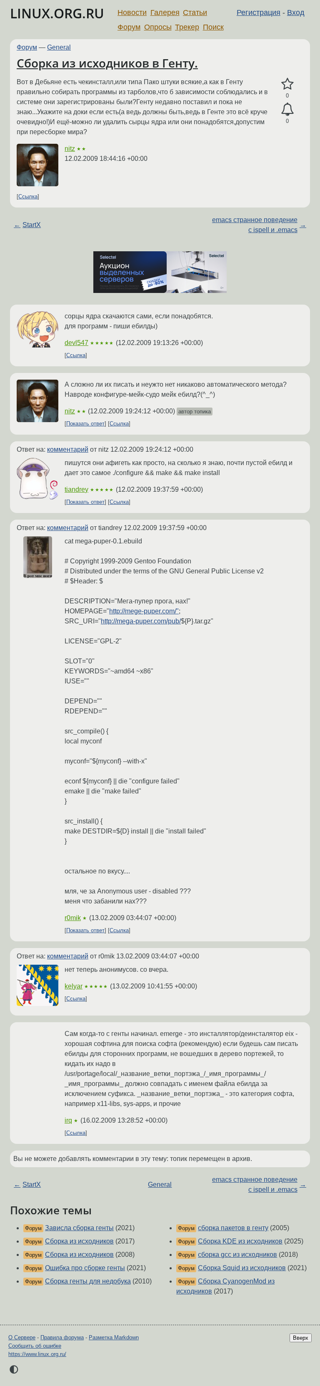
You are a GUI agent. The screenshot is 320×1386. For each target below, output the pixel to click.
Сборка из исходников (79, 1241)
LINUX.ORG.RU (57, 13)
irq (68, 1120)
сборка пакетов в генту (233, 1227)
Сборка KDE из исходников (240, 1241)
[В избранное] (287, 84)
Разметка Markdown (114, 1337)
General (59, 47)
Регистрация (258, 12)
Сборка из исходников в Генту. (107, 63)
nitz (70, 148)
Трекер (187, 27)
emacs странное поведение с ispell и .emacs (255, 224)
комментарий (67, 449)
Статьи (195, 12)
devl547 (76, 342)
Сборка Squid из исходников (242, 1267)
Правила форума (62, 1337)
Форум (129, 27)
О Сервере (21, 1337)
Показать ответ (85, 423)
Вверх (300, 1338)
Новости (132, 12)
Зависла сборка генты (79, 1227)
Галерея (165, 12)
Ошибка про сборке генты (85, 1267)
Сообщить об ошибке (34, 1346)
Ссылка (28, 196)
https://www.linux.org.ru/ (37, 1354)
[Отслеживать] (287, 109)
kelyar (73, 986)
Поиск (213, 27)
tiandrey (76, 489)
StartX (31, 224)
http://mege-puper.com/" (144, 611)
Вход (296, 12)
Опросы (158, 27)
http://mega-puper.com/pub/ (141, 621)
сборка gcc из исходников (237, 1254)
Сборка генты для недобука (88, 1281)
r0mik (73, 917)
